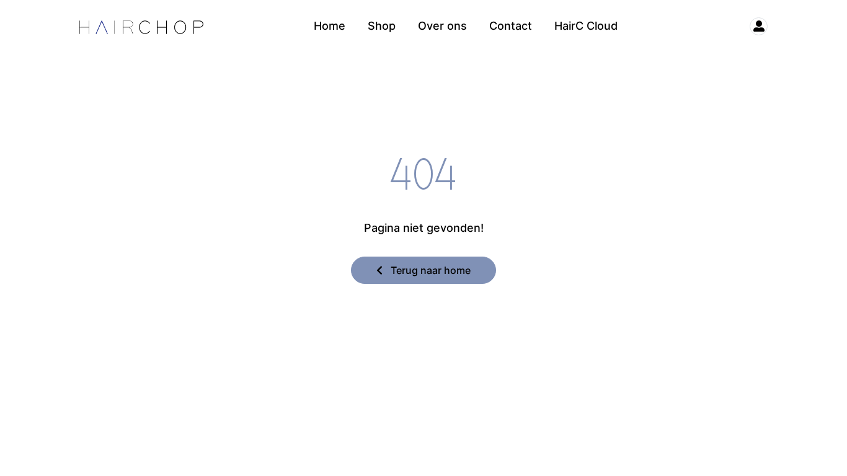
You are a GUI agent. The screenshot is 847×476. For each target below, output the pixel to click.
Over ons (442, 25)
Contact (510, 25)
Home (329, 25)
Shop (382, 25)
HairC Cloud (586, 25)
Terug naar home (429, 270)
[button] (753, 26)
